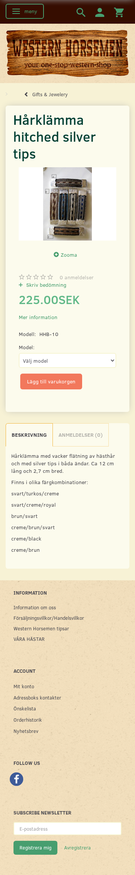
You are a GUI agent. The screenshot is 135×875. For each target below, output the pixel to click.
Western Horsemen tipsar (41, 628)
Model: (26, 347)
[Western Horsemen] (67, 53)
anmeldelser (77, 277)
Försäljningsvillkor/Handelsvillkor (49, 618)
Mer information (38, 317)
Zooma (69, 254)
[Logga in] (100, 12)
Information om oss (35, 607)
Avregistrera (77, 847)
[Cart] (118, 12)
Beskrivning (29, 434)
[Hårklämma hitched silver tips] (67, 204)
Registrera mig (35, 847)
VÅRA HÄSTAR (29, 639)
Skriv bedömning (45, 284)
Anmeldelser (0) (80, 434)
